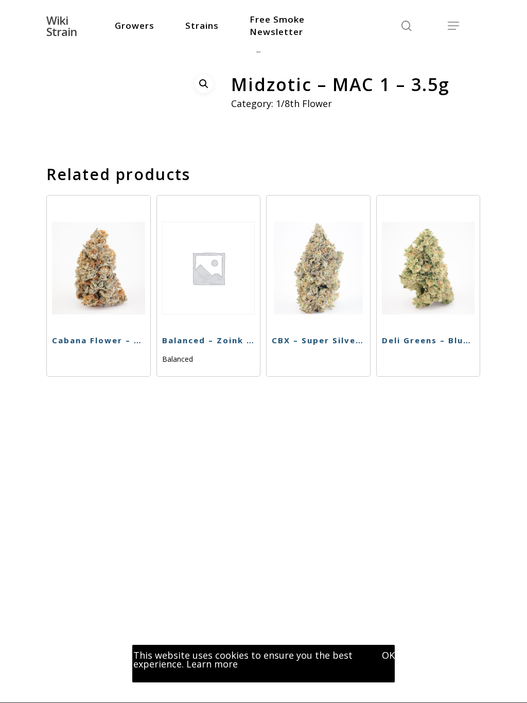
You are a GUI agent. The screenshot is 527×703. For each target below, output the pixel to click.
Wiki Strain (61, 25)
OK (388, 655)
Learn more (212, 664)
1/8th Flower (304, 103)
